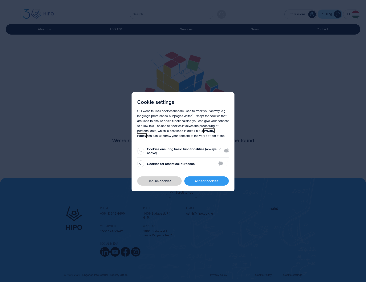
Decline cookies (159, 181)
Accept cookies (206, 181)
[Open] (140, 151)
